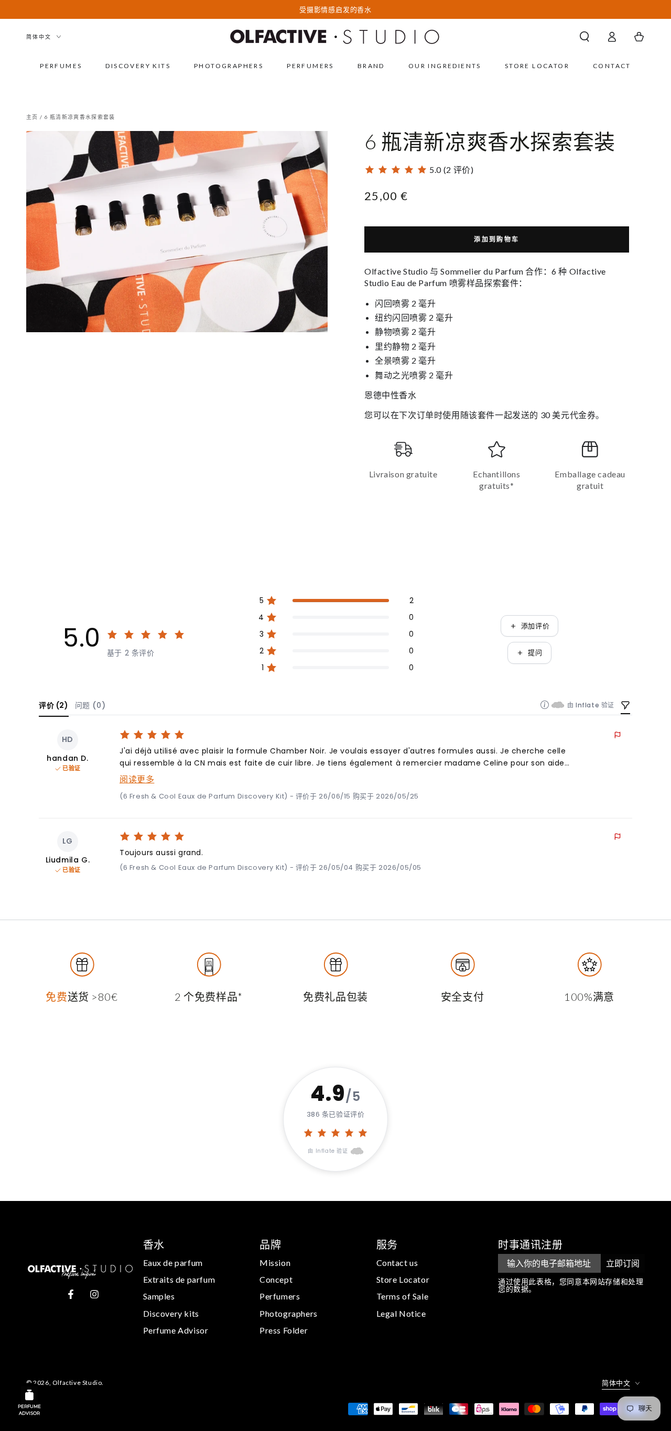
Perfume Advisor (176, 1330)
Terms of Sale (402, 1296)
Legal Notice (401, 1313)
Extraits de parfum (179, 1279)
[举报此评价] (617, 735)
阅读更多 (137, 779)
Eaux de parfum (173, 1263)
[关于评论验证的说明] (544, 705)
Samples (159, 1296)
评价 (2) (54, 705)
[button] (584, 36)
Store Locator (403, 1279)
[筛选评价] (625, 706)
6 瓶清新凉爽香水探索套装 (80, 117)
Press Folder (283, 1330)
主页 (32, 117)
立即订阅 (623, 1263)
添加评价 (535, 626)
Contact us (397, 1263)
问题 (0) (90, 705)
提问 (535, 653)
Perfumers (279, 1296)
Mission (274, 1263)
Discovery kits (171, 1313)
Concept (276, 1279)
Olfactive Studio (77, 1382)
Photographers (288, 1313)
